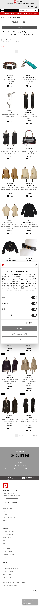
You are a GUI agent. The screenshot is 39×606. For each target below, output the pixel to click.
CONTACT (6, 514)
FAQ (4, 511)
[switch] (34, 303)
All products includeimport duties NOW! (29, 602)
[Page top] (35, 590)
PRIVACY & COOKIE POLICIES (11, 585)
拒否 (19, 339)
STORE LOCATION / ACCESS (10, 568)
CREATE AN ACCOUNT (9, 517)
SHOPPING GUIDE (8, 506)
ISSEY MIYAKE (7, 548)
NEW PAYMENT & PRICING (9, 13)
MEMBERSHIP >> (33, 13)
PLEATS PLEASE (7, 551)
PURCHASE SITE (7, 577)
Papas (4, 557)
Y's (4, 540)
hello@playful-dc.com (12, 498)
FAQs (11, 478)
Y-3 (4, 543)
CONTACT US (29, 478)
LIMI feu (5, 546)
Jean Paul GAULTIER (8, 554)
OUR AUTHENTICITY (8, 571)
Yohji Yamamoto (7, 537)
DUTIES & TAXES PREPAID (22, 13)
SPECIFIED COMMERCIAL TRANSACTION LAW (15, 583)
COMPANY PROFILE (8, 566)
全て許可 (19, 328)
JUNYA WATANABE (8, 534)
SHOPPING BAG (7, 523)
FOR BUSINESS (7, 574)
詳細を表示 (29, 323)
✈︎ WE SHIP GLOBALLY (19, 466)
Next (34, 51)
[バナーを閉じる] (36, 265)
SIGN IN (5, 520)
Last (36, 51)
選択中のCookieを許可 (19, 334)
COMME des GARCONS (9, 531)
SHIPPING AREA (7, 509)
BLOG (4, 580)
